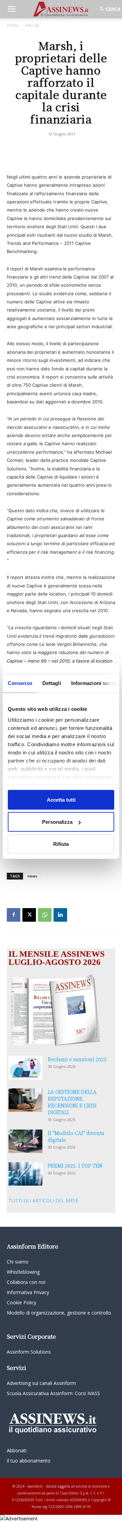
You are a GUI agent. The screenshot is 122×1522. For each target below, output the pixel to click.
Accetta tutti (61, 799)
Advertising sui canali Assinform (41, 1383)
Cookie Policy (21, 1302)
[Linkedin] (60, 915)
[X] (29, 915)
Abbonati (16, 1450)
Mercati (32, 25)
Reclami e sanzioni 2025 (77, 1059)
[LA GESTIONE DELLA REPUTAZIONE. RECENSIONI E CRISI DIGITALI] (25, 1100)
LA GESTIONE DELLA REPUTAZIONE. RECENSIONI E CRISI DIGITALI (72, 1102)
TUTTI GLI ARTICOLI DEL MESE (43, 1200)
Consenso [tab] (20, 683)
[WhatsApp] (45, 915)
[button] (11, 9)
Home (13, 25)
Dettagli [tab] (51, 683)
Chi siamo (17, 1261)
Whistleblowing (23, 1272)
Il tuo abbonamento (28, 1460)
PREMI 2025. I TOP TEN (75, 1165)
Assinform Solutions (29, 1352)
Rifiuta (61, 844)
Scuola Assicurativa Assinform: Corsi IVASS (53, 1393)
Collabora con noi (26, 1282)
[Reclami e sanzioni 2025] (25, 1068)
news (32, 876)
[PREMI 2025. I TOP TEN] (25, 1174)
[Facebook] (13, 915)
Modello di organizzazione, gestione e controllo (59, 1312)
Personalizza (57, 822)
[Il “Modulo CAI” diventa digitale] (25, 1141)
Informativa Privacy (28, 1292)
